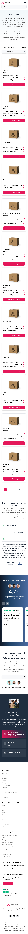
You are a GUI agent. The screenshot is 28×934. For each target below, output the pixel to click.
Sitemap (4, 783)
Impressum (5, 795)
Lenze (3, 812)
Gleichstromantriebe (7, 842)
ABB (3, 810)
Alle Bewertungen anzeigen (14, 598)
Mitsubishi (4, 819)
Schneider (4, 808)
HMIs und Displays (7, 844)
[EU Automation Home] (6, 2)
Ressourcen (5, 797)
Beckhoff (4, 817)
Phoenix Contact (6, 822)
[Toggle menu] (25, 2)
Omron (4, 815)
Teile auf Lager (6, 827)
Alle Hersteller (5, 824)
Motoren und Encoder (8, 847)
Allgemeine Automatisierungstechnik (11, 835)
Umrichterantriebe (7, 854)
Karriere (4, 780)
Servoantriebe (5, 851)
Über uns (4, 773)
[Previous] (3, 603)
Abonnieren (8, 883)
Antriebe (4, 837)
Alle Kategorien (6, 856)
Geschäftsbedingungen (8, 790)
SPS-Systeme (5, 849)
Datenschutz (5, 787)
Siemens (4, 805)
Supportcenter (6, 785)
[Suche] (25, 7)
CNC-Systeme (5, 840)
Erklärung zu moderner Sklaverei (11, 792)
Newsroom (5, 778)
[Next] (7, 603)
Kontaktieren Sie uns (7, 775)
